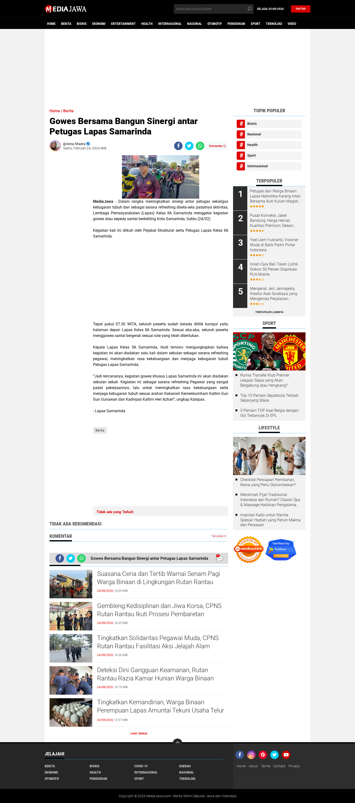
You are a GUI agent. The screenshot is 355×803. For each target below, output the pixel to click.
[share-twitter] (189, 146)
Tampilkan (218, 536)
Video (292, 24)
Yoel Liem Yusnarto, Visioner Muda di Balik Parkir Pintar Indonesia (274, 244)
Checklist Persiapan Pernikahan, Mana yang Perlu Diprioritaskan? (268, 482)
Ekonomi (99, 24)
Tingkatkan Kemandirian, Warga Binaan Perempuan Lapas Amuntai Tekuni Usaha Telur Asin (160, 710)
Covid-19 (141, 766)
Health (147, 24)
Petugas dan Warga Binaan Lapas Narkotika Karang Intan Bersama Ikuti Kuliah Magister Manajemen (275, 196)
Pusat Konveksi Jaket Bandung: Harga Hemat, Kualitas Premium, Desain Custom (272, 220)
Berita (66, 24)
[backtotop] (177, 743)
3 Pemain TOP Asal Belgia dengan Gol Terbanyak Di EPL (269, 413)
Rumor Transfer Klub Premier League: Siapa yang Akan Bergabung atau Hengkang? (264, 380)
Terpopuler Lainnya (269, 312)
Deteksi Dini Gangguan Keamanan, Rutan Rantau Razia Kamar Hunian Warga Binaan (155, 674)
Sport (255, 24)
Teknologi (274, 24)
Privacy (294, 766)
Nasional (194, 24)
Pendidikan (236, 24)
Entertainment (123, 24)
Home (51, 24)
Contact (279, 766)
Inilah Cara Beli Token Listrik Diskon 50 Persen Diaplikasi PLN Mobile (274, 269)
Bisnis (82, 24)
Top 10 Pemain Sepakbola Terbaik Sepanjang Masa (269, 398)
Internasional (170, 24)
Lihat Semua (138, 733)
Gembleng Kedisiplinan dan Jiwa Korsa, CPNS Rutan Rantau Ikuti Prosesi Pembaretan (159, 610)
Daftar (300, 8)
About (253, 766)
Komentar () (217, 146)
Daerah (185, 766)
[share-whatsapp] (200, 146)
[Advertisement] (177, 66)
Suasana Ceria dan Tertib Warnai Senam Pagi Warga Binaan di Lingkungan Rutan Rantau (158, 578)
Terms (265, 766)
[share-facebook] (178, 146)
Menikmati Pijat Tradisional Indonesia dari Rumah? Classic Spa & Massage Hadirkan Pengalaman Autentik (270, 499)
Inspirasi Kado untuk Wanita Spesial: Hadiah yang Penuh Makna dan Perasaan (270, 520)
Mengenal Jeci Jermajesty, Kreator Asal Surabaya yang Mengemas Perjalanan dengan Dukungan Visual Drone (273, 293)
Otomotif (214, 24)
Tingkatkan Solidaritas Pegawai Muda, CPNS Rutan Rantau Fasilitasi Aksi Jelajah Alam (158, 642)
